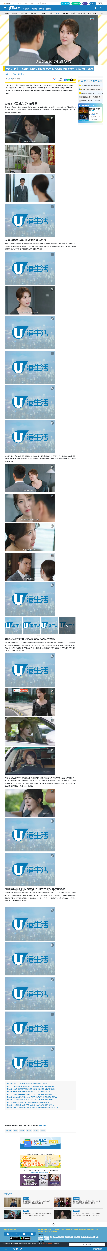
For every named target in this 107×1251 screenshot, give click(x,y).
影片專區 (65, 13)
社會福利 (54, 1232)
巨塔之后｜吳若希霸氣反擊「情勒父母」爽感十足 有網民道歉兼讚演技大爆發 (29, 1100)
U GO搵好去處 (66, 3)
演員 (16, 1130)
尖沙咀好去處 (56, 1229)
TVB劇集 (9, 1130)
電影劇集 (21, 74)
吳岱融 (29, 1130)
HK (13, 3)
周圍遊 (73, 13)
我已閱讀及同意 (87, 1244)
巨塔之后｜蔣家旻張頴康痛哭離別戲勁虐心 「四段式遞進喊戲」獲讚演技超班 (29, 1094)
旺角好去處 (90, 1229)
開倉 (49, 1229)
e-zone (44, 3)
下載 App (93, 3)
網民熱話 (40, 1237)
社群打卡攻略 (77, 3)
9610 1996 (42, 1125)
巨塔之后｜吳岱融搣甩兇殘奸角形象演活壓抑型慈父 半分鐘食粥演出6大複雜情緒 (31, 1089)
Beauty (31, 3)
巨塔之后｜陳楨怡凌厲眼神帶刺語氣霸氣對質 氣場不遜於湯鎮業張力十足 (28, 1092)
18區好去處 (81, 13)
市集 (45, 1229)
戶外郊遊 (47, 1232)
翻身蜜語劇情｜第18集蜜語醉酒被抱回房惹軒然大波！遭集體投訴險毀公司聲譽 (37, 1214)
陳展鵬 (43, 1130)
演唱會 (7, 13)
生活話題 (13, 74)
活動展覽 (40, 1229)
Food (25, 3)
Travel (19, 3)
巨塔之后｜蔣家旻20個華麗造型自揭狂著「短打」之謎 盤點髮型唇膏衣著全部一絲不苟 (32, 1108)
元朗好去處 (74, 1229)
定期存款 (48, 9)
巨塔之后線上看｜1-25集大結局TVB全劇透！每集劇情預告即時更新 (27, 1084)
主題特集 (101, 13)
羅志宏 (10, 79)
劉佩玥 (22, 1130)
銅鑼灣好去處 (66, 1229)
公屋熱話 (34, 9)
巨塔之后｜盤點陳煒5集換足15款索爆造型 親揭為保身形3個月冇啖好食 (28, 1102)
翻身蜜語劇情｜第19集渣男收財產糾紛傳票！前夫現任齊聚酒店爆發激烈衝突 (37, 1202)
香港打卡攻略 (92, 13)
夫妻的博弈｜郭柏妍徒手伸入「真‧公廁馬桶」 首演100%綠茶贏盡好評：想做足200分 (87, 1214)
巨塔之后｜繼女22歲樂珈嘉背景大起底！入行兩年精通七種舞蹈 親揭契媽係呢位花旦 (32, 1097)
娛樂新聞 (41, 9)
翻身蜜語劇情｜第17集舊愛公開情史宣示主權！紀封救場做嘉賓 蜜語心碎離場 (86, 1202)
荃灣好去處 (82, 1229)
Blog (38, 3)
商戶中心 (85, 3)
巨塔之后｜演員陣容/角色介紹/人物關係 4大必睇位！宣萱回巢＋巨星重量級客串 (30, 1086)
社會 (96, 1229)
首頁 (6, 74)
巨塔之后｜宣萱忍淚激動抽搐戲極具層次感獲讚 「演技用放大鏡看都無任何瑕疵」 (31, 1105)
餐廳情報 (40, 1232)
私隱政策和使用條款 (47, 1243)
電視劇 (36, 1130)
